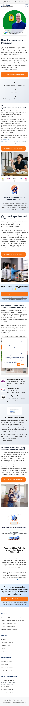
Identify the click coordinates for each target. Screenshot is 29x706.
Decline (22, 364)
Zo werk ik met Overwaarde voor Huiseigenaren (12, 617)
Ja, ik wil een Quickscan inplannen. (14, 74)
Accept (18, 364)
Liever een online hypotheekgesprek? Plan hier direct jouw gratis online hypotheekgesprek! (14, 298)
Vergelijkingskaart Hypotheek (8, 670)
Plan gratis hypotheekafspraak (14, 294)
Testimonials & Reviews (7, 642)
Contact (3, 648)
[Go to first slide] (26, 180)
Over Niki (3, 639)
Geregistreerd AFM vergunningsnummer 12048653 (13, 702)
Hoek (16, 141)
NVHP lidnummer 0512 (14, 703)
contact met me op (13, 579)
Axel (12, 141)
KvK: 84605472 (8, 700)
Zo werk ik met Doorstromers (8, 623)
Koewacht (7, 141)
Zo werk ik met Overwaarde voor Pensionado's (12, 620)
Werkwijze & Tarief (5, 645)
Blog (2, 651)
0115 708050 (7, 1)
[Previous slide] (3, 180)
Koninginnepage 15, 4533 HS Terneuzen (13, 692)
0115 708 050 (7, 686)
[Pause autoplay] (15, 181)
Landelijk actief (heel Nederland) (9, 629)
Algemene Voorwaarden (7, 667)
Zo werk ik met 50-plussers (8, 626)
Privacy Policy (4, 664)
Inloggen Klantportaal (6, 661)
